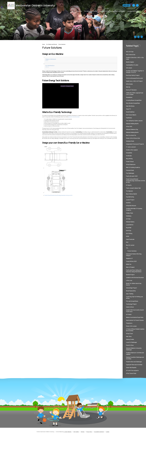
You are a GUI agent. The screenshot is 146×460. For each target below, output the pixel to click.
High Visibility (76, 431)
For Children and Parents (51, 44)
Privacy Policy (89, 431)
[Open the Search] (137, 5)
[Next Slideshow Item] (138, 37)
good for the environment (74, 116)
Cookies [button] (107, 431)
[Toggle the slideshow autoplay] (141, 37)
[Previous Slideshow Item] (135, 37)
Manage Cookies (69, 86)
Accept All (63, 86)
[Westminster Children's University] (11, 5)
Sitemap (82, 431)
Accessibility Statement (99, 431)
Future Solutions (61, 44)
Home (43, 44)
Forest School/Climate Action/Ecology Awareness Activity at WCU (58, 195)
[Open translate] (133, 5)
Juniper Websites (67, 431)
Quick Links (126, 5)
